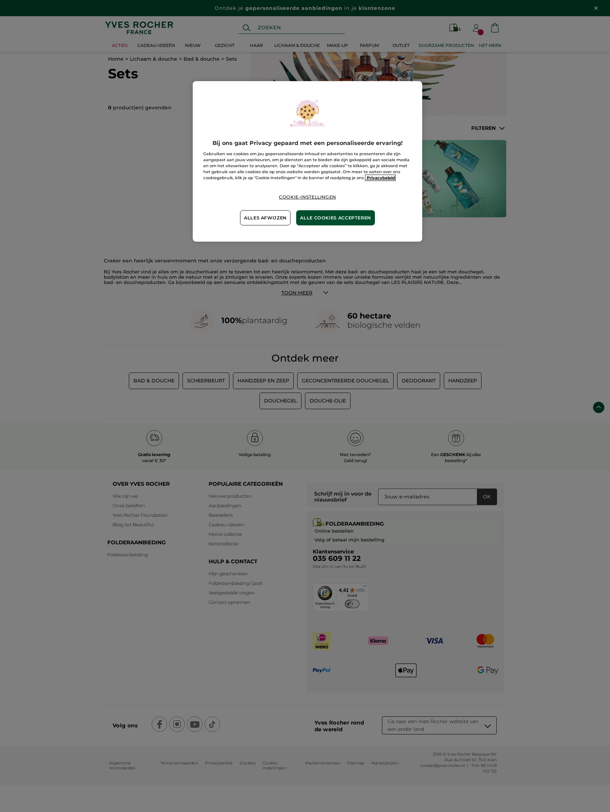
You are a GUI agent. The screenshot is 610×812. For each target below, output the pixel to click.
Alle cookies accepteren (335, 217)
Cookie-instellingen (307, 197)
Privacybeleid (380, 177)
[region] (307, 161)
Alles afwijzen (265, 217)
